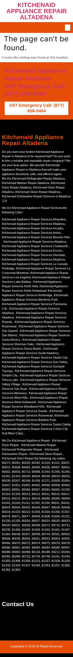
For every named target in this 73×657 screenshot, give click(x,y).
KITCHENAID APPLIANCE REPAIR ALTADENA (36, 11)
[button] (67, 28)
